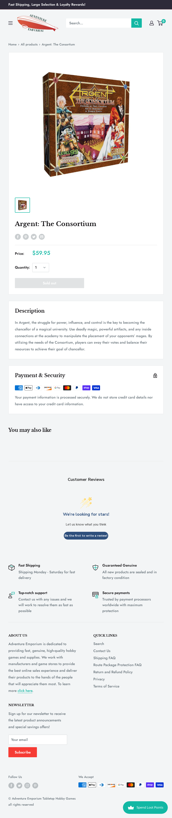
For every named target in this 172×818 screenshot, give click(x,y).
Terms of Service (106, 686)
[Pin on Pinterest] (26, 236)
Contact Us (101, 650)
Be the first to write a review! (86, 536)
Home (12, 44)
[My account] (152, 23)
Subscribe (23, 752)
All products (29, 44)
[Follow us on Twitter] (19, 785)
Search (98, 643)
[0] (160, 23)
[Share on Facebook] (18, 236)
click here (25, 690)
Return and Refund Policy (113, 671)
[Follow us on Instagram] (27, 785)
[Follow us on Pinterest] (35, 785)
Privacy (99, 679)
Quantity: (22, 267)
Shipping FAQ (104, 657)
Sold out (49, 283)
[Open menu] (10, 23)
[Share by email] (42, 236)
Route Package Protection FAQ (117, 664)
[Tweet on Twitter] (34, 236)
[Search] (136, 23)
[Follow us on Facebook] (11, 785)
